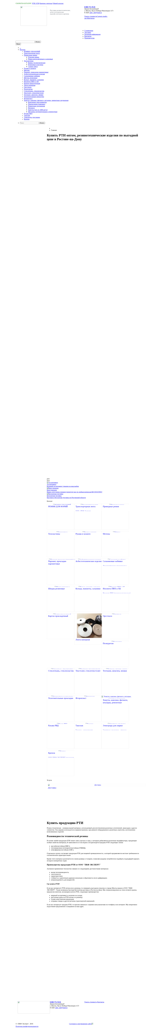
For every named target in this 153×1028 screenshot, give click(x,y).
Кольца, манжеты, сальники (34, 80)
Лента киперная (29, 85)
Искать (42, 123)
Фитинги (31, 108)
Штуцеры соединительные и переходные (42, 112)
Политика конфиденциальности (27, 1026)
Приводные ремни (30, 55)
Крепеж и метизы (46, 3)
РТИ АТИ (35, 3)
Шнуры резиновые (30, 78)
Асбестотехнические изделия (34, 74)
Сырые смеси (33, 66)
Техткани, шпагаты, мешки (33, 95)
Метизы (27, 70)
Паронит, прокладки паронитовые (36, 72)
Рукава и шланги (30, 68)
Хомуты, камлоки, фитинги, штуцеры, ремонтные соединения (46, 100)
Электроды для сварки (32, 117)
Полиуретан (28, 89)
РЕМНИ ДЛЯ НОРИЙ (32, 51)
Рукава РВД (28, 113)
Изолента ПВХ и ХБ (31, 81)
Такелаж (27, 115)
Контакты (91, 18)
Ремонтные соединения (36, 106)
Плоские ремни (33, 57)
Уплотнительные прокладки (34, 97)
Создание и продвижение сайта (80, 1024)
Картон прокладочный (32, 83)
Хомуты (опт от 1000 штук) (38, 110)
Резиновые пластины (35, 65)
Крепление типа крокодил (37, 102)
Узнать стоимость (90, 16)
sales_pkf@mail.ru (96, 12)
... (20, 48)
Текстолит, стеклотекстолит (34, 93)
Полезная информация (92, 34)
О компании (88, 30)
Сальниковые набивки (32, 76)
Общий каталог (58, 3)
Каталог (23, 49)
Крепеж (26, 119)
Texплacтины (28, 61)
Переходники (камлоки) (36, 104)
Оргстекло (27, 87)
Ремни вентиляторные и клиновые (40, 59)
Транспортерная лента (32, 53)
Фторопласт (28, 98)
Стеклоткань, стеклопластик (34, 91)
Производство (89, 38)
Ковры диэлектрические (36, 63)
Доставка (87, 32)
